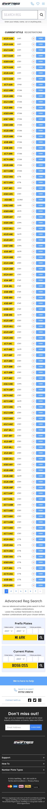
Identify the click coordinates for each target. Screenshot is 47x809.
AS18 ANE (8, 315)
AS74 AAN (8, 67)
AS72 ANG (8, 407)
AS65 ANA (8, 556)
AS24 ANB (8, 257)
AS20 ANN (8, 130)
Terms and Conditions (17, 781)
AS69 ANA (8, 562)
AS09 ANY (8, 217)
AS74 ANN (8, 159)
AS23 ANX (8, 418)
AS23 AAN (8, 50)
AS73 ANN (8, 171)
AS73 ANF (8, 493)
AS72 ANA (8, 182)
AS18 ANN (8, 148)
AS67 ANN (8, 119)
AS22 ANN (8, 90)
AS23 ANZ (8, 424)
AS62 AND (8, 205)
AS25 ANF (8, 320)
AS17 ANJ (8, 430)
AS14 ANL (8, 286)
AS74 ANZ (8, 395)
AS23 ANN (8, 102)
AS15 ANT (8, 251)
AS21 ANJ (8, 447)
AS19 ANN (8, 142)
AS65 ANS (8, 194)
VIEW (41, 38)
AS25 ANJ (8, 326)
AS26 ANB (8, 470)
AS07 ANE (8, 246)
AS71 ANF (8, 355)
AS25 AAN (8, 38)
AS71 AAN (8, 84)
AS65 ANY (8, 464)
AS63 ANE (8, 384)
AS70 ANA (8, 574)
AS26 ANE (8, 476)
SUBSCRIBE (36, 727)
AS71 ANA (8, 568)
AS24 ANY (8, 274)
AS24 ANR (8, 269)
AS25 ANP (8, 332)
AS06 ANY (8, 309)
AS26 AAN (8, 73)
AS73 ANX (8, 528)
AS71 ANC (8, 343)
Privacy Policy (33, 781)
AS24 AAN (8, 44)
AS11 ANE (8, 200)
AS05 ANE (8, 223)
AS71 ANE (8, 349)
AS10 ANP (8, 303)
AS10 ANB (8, 292)
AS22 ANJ (8, 228)
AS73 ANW (8, 522)
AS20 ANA (8, 545)
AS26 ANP (8, 487)
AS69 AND (8, 211)
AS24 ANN (8, 96)
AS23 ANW (8, 413)
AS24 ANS (8, 585)
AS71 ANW (8, 372)
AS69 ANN (8, 113)
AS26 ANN (8, 165)
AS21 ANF (8, 441)
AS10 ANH (8, 297)
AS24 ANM (8, 263)
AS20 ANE (8, 234)
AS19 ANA (8, 579)
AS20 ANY (8, 240)
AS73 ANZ (8, 533)
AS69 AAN (8, 61)
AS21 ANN (8, 107)
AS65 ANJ (8, 459)
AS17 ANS (8, 188)
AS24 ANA (8, 539)
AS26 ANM (8, 482)
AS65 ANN (8, 125)
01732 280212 (25, 692)
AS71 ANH (8, 361)
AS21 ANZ (8, 453)
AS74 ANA (8, 551)
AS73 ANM (8, 505)
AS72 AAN (8, 79)
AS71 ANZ (8, 378)
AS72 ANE (8, 401)
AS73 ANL (8, 499)
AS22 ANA (8, 177)
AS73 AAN (8, 56)
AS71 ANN (8, 154)
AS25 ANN (8, 136)
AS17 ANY (8, 436)
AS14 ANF (8, 280)
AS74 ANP (8, 390)
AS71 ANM (8, 366)
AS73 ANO (8, 510)
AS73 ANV (8, 516)
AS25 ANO (8, 338)
